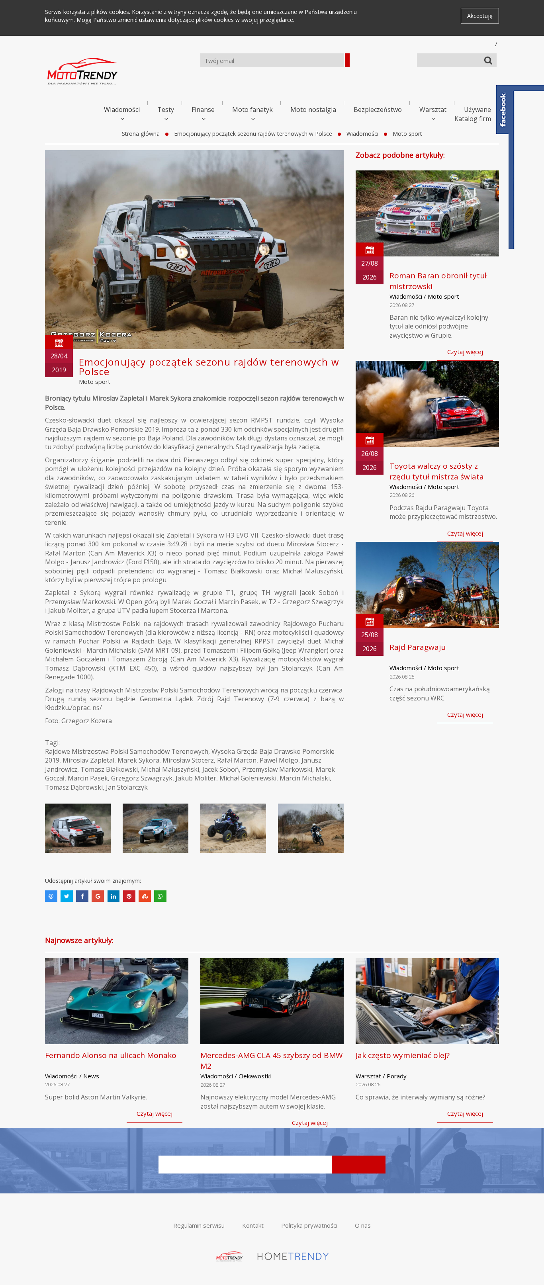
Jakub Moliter (196, 778)
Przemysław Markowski (277, 769)
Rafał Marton (236, 760)
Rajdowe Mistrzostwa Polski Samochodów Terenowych (126, 751)
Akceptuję (480, 16)
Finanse (203, 109)
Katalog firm (472, 118)
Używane (477, 109)
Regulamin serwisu (199, 1225)
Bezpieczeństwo (378, 109)
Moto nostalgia (313, 109)
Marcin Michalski (305, 778)
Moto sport (407, 133)
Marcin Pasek (88, 778)
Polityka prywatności (309, 1225)
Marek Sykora (138, 760)
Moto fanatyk (252, 109)
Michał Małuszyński (170, 769)
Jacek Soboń (220, 769)
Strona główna (141, 133)
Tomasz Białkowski (109, 769)
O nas (363, 1225)
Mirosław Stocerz (188, 760)
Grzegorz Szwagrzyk (141, 778)
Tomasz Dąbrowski (74, 787)
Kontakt (253, 1225)
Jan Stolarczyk (127, 787)
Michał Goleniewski (247, 778)
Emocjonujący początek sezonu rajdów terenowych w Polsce (253, 133)
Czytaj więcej (465, 352)
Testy (165, 109)
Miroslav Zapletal (88, 760)
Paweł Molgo (279, 760)
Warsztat (432, 109)
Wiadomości (122, 109)
